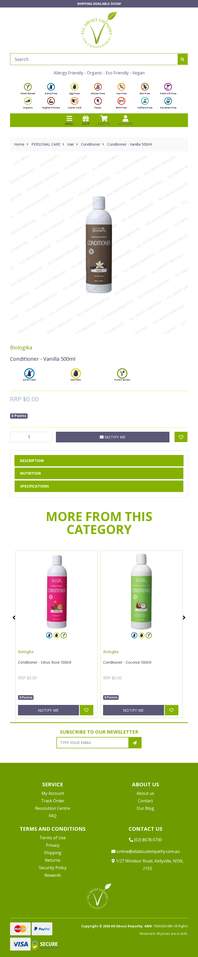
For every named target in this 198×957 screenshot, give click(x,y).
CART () (104, 124)
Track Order (52, 801)
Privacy (53, 845)
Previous (14, 617)
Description (32, 460)
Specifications (34, 486)
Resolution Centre (52, 808)
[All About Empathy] (99, 30)
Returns (52, 860)
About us (145, 793)
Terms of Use (52, 838)
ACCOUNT (125, 124)
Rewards (52, 875)
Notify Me (115, 437)
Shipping (52, 853)
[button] (181, 941)
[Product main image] (99, 244)
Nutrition (30, 473)
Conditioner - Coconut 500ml (127, 662)
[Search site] (182, 59)
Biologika (21, 347)
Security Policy (53, 867)
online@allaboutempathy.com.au (148, 851)
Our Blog (145, 808)
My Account (53, 793)
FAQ (52, 816)
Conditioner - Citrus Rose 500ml (44, 662)
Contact (145, 801)
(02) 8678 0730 (147, 840)
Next (184, 617)
